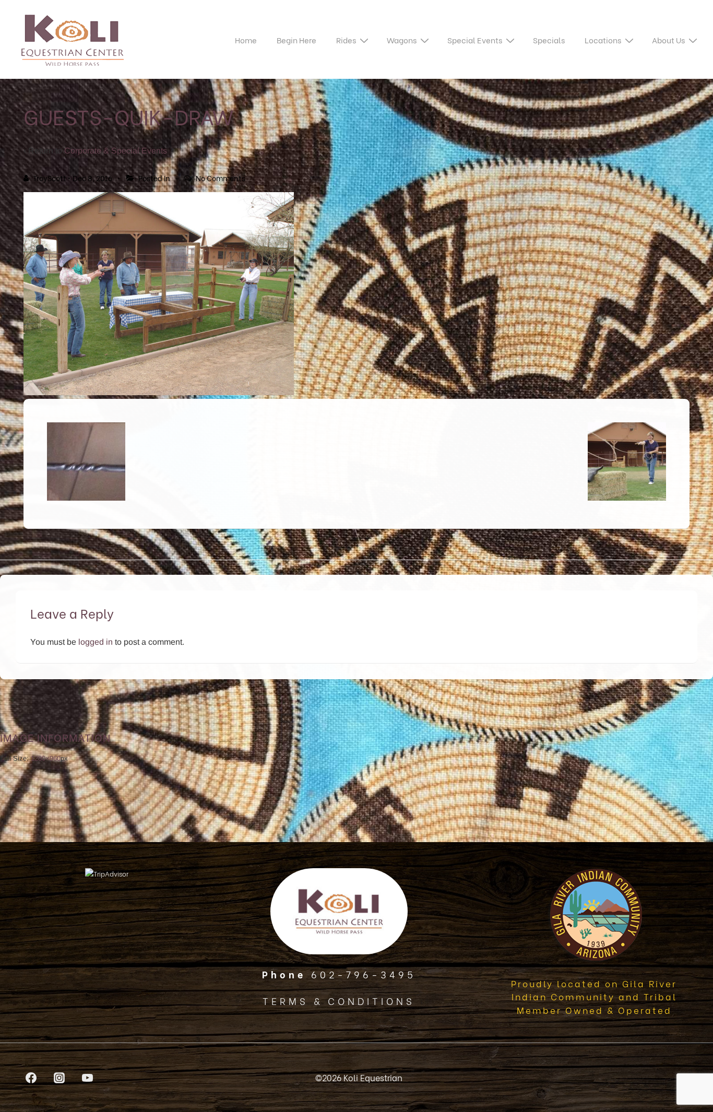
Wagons (402, 39)
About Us (668, 39)
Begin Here (296, 39)
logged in (95, 641)
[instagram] (59, 1078)
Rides (346, 39)
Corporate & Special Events (115, 150)
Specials (549, 39)
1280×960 (46, 758)
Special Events (474, 39)
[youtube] (88, 1078)
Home (246, 39)
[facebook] (31, 1078)
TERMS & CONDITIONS (339, 1000)
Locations (603, 39)
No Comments (220, 177)
